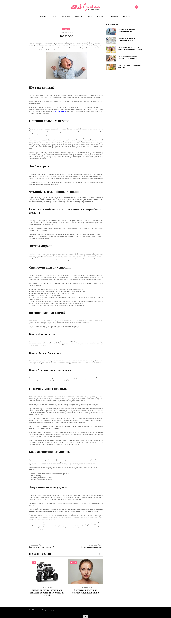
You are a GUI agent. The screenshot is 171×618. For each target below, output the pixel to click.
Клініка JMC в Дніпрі (59, 111)
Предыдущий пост (41, 546)
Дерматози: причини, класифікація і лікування (85, 591)
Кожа (72, 562)
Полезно (127, 16)
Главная (43, 16)
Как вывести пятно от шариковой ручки (127, 39)
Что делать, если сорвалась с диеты (129, 66)
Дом (55, 16)
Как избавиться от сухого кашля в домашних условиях (130, 48)
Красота (78, 16)
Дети (90, 16)
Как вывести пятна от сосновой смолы (127, 30)
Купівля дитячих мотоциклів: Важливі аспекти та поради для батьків (47, 592)
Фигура (100, 16)
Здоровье (66, 16)
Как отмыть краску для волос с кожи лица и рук (128, 57)
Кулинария (113, 16)
